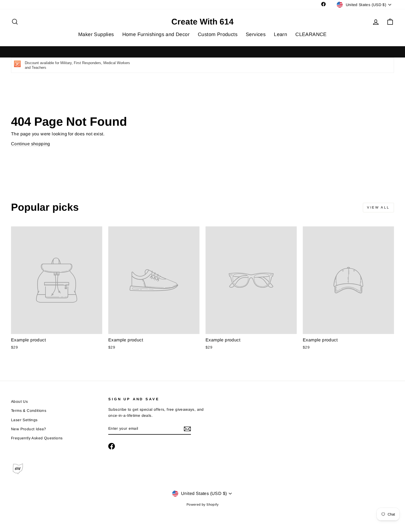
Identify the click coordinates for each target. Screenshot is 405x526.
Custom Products (217, 34)
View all (378, 207)
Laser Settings (24, 420)
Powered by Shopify (202, 504)
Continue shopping (30, 143)
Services (256, 34)
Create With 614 (202, 22)
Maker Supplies (96, 34)
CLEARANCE (311, 34)
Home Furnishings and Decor (156, 34)
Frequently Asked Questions (37, 438)
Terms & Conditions (28, 411)
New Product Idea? (28, 429)
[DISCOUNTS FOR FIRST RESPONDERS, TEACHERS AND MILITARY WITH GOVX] (202, 52)
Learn (280, 34)
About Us (19, 401)
